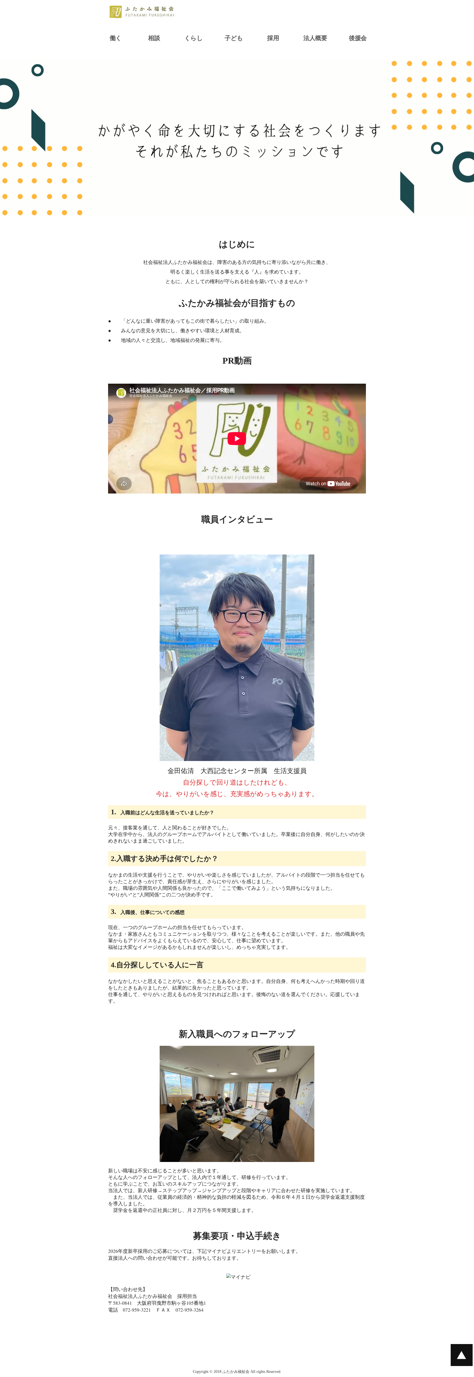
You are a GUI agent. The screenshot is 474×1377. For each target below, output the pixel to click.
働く (116, 38)
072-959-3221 (137, 1309)
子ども (234, 38)
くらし (193, 38)
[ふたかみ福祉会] (142, 14)
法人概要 (315, 38)
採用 (273, 38)
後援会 (358, 38)
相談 (154, 38)
